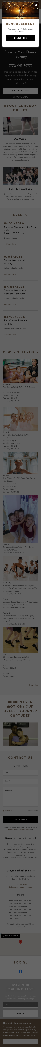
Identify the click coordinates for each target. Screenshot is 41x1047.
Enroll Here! (20, 38)
